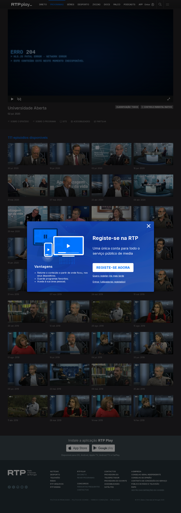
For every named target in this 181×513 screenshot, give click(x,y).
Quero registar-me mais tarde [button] (108, 275)
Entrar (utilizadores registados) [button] (109, 281)
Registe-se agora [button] (113, 267)
